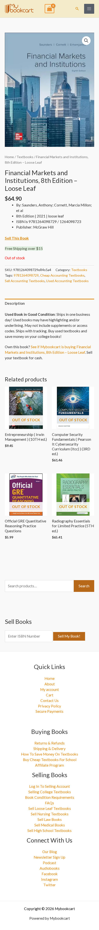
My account (49, 689)
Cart (49, 695)
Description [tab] (15, 303)
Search (84, 586)
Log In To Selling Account (49, 786)
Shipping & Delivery (49, 748)
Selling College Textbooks (49, 792)
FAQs (49, 803)
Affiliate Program (49, 765)
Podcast (49, 863)
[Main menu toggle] (89, 9)
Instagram (49, 879)
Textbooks (25, 157)
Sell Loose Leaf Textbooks (49, 808)
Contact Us (49, 700)
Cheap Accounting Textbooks (62, 275)
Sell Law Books (49, 819)
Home (9, 157)
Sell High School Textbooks (49, 830)
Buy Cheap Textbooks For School (49, 759)
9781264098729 (26, 275)
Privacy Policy (49, 706)
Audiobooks (50, 868)
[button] (77, 8)
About (49, 684)
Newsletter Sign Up (49, 857)
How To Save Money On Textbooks (49, 754)
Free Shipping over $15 (24, 248)
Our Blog (49, 851)
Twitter (49, 885)
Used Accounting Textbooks (67, 281)
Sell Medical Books (49, 825)
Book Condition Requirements (49, 797)
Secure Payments (49, 711)
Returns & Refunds (49, 743)
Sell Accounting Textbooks (25, 281)
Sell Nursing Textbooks (49, 814)
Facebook (50, 874)
